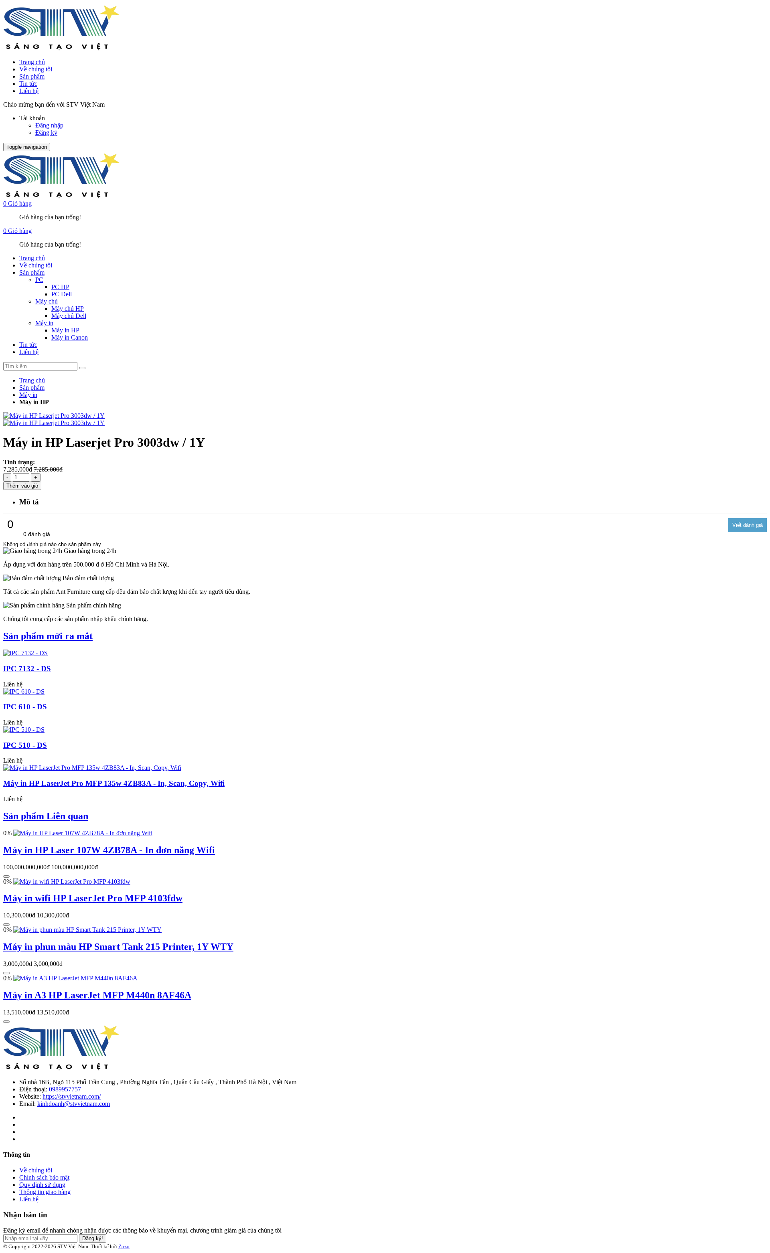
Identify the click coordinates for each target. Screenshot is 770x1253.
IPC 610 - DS (25, 706)
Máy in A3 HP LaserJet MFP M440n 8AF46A (97, 995)
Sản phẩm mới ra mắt (48, 636)
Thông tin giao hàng (45, 1191)
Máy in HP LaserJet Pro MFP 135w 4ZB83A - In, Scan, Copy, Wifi (114, 783)
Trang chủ (32, 62)
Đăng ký (46, 132)
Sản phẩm (32, 76)
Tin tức (28, 83)
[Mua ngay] (6, 876)
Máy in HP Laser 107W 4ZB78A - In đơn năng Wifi (109, 850)
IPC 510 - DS (25, 745)
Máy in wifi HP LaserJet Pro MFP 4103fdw (92, 898)
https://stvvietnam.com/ (72, 1096)
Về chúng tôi (35, 69)
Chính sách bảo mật (44, 1177)
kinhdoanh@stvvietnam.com (73, 1103)
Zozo (124, 1246)
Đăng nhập (49, 125)
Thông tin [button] (16, 1154)
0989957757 (65, 1089)
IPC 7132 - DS (27, 668)
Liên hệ (28, 90)
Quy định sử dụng (42, 1184)
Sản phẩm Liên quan (45, 816)
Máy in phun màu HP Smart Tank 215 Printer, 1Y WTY (118, 946)
